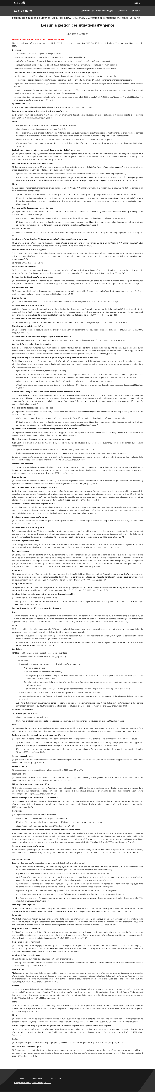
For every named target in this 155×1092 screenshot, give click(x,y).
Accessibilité (19, 1078)
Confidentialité (36, 1078)
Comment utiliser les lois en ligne (97, 10)
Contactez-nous (54, 1078)
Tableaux (135, 10)
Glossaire (122, 10)
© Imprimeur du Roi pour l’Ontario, (32, 1082)
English (137, 3)
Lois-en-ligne (23, 10)
